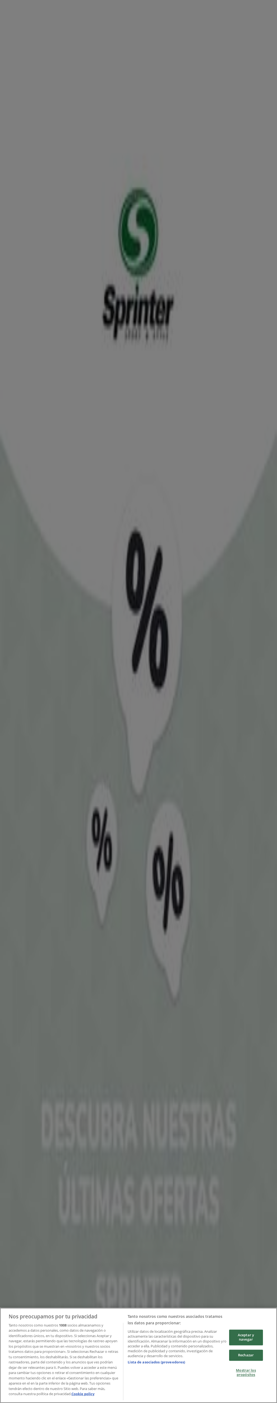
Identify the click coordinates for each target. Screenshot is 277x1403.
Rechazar (246, 1355)
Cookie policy (82, 1393)
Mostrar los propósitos (246, 1372)
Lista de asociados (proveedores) (156, 1362)
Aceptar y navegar (246, 1337)
